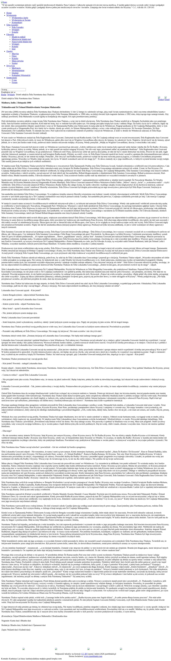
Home (9, 13)
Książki (15, 32)
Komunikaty (17, 22)
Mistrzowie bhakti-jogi (21, 39)
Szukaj (15, 63)
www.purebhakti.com (93, 656)
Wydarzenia (11, 15)
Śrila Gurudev (12, 25)
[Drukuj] (161, 99)
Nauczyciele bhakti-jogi (22, 42)
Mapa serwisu (18, 61)
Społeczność (11, 78)
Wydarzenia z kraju (20, 18)
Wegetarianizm (18, 70)
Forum (14, 82)
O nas (14, 80)
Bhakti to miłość (19, 37)
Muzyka (15, 54)
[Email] (167, 99)
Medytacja (16, 68)
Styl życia (10, 66)
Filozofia (10, 34)
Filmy (14, 56)
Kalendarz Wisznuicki (21, 75)
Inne (13, 49)
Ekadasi (15, 73)
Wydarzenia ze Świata (21, 20)
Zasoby (9, 51)
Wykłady (15, 30)
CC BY (84, 654)
